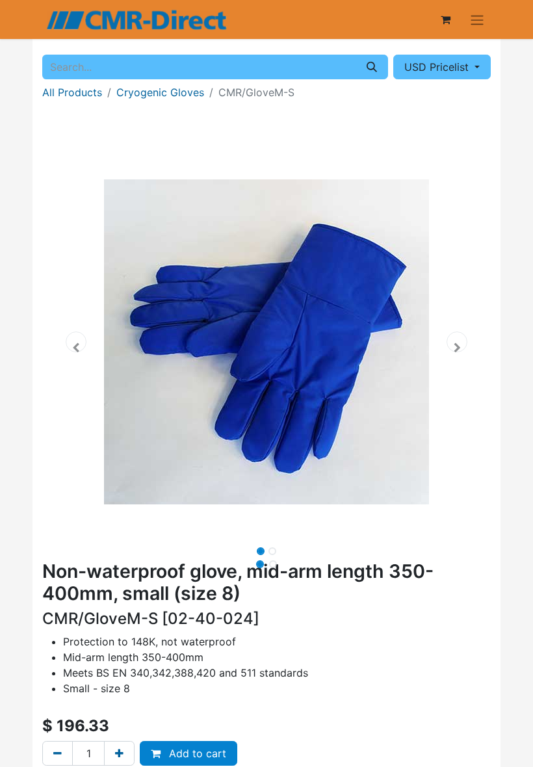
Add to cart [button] (196, 753)
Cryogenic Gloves (160, 92)
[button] (76, 342)
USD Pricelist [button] (438, 66)
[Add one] (119, 753)
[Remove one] (57, 753)
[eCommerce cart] (445, 19)
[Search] (372, 67)
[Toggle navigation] (477, 19)
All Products (72, 92)
